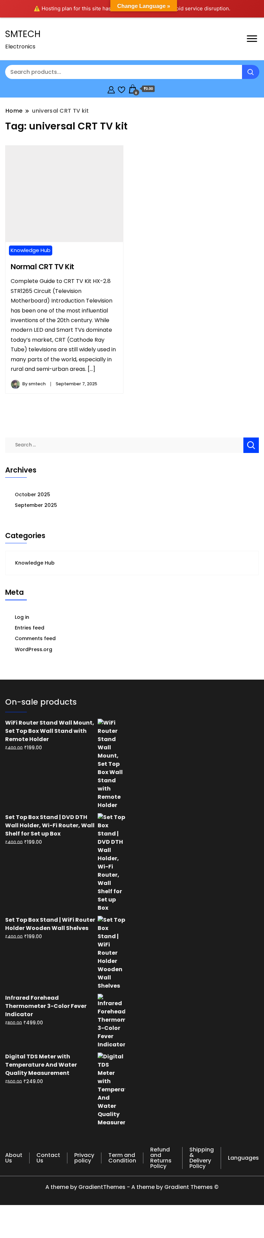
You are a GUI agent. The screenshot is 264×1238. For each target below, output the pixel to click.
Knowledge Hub (31, 250)
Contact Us (48, 1158)
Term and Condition (122, 1158)
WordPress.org (33, 649)
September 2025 (36, 505)
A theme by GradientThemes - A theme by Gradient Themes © (132, 1187)
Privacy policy (84, 1158)
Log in (22, 617)
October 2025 (32, 494)
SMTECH (23, 34)
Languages (243, 1158)
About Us (13, 1158)
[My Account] (111, 88)
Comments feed (35, 638)
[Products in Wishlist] (121, 88)
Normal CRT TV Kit (42, 267)
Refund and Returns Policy (161, 1158)
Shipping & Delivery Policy (201, 1158)
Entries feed (29, 627)
